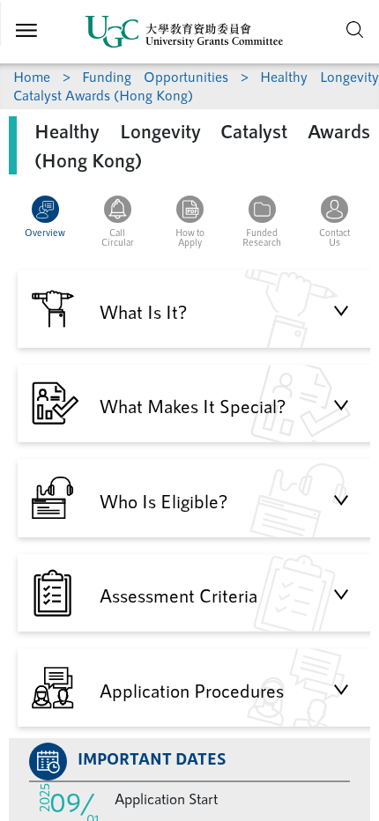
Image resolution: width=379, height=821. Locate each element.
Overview (45, 232)
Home (31, 76)
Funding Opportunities (155, 76)
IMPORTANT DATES (152, 758)
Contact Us (334, 237)
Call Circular (117, 237)
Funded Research (261, 237)
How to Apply (189, 237)
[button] (45, 226)
